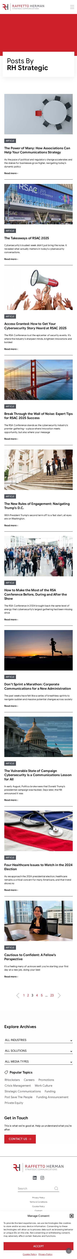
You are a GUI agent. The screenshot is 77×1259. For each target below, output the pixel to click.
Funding (50, 1091)
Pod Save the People (18, 1097)
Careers (29, 1080)
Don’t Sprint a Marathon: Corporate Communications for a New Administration (37, 686)
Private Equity (14, 1103)
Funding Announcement (52, 1097)
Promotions (46, 1080)
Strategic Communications (23, 1091)
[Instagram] (42, 1178)
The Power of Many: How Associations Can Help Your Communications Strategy (37, 150)
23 (52, 995)
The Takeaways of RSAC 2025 (26, 238)
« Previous (18, 995)
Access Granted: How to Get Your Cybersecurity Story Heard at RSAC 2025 (35, 326)
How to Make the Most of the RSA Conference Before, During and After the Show (35, 594)
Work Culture (43, 1085)
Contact (38, 1210)
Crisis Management (18, 1085)
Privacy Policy (45, 1254)
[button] (71, 1216)
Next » (59, 995)
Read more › (11, 173)
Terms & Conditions (38, 1202)
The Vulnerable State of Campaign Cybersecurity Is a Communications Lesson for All (38, 775)
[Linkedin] (35, 1178)
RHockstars (12, 1080)
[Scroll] (69, 1251)
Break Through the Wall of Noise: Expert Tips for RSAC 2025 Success (38, 416)
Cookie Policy (30, 1254)
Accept (38, 1246)
